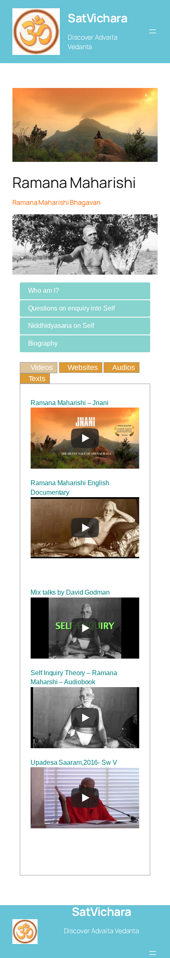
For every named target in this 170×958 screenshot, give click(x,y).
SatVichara (97, 18)
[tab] (85, 290)
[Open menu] (153, 31)
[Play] (85, 438)
